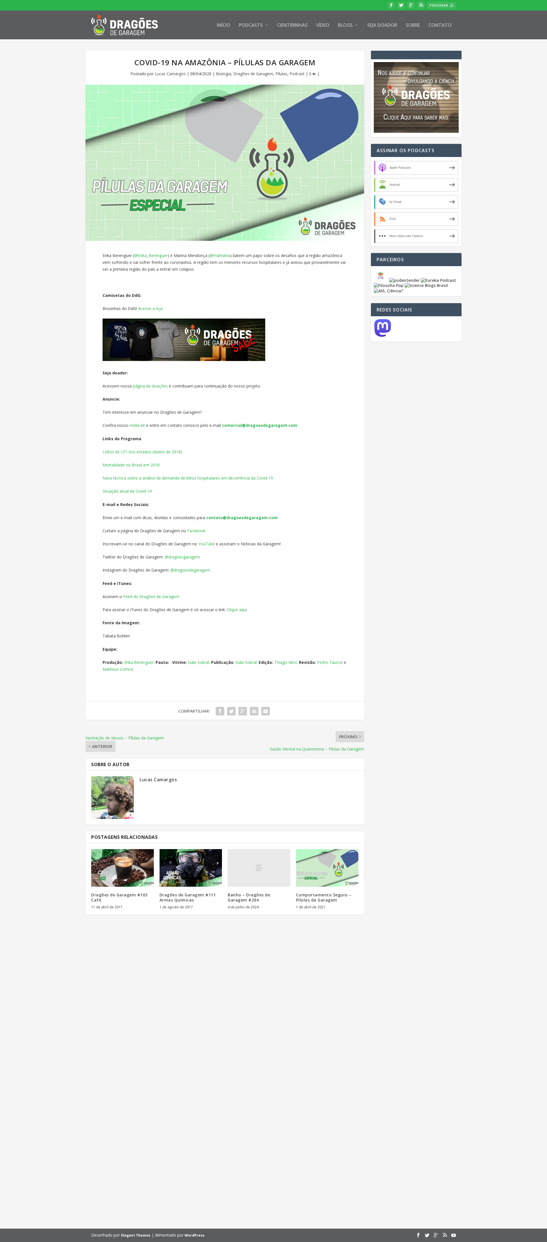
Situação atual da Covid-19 (127, 491)
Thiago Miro (285, 662)
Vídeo (322, 25)
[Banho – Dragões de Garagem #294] (259, 868)
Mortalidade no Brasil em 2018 (131, 465)
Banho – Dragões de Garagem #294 (249, 897)
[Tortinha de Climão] (381, 280)
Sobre (413, 25)
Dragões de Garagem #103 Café (119, 897)
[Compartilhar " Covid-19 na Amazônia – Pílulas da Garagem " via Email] (265, 711)
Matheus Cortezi (118, 669)
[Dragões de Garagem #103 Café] (122, 868)
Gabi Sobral (198, 662)
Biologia (223, 73)
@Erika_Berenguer (151, 255)
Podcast (297, 73)
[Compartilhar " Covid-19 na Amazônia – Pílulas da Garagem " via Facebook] (220, 711)
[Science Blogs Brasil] (426, 285)
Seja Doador (382, 25)
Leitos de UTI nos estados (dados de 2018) (142, 451)
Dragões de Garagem (253, 73)
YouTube (206, 543)
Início (223, 25)
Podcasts (251, 25)
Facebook (196, 530)
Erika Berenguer (139, 662)
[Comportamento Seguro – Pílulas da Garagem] (327, 868)
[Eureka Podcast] (438, 280)
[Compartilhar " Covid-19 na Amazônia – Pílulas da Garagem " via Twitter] (231, 711)
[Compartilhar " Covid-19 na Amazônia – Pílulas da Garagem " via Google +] (242, 711)
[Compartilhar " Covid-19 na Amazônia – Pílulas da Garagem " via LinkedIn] (254, 711)
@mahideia (220, 255)
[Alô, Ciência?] (388, 290)
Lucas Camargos (170, 73)
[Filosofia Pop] (388, 285)
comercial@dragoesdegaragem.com (259, 425)
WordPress (195, 1235)
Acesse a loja (150, 308)
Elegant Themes (135, 1235)
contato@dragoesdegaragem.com (242, 517)
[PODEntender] (404, 280)
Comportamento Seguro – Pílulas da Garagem (324, 897)
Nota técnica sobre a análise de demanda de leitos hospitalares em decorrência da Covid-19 (188, 478)
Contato (440, 25)
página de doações (150, 386)
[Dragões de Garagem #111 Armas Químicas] (191, 868)
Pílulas (281, 73)
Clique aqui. (237, 609)
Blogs (345, 25)
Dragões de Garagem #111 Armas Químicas (188, 897)
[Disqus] (224, 1003)
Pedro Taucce (330, 662)
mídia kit (137, 425)
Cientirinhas (292, 25)
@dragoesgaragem (182, 557)
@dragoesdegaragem (190, 570)
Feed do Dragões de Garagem (151, 596)
